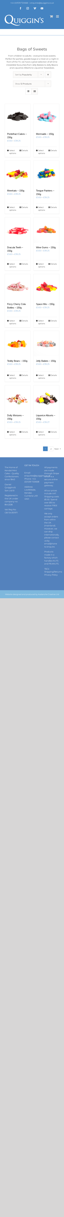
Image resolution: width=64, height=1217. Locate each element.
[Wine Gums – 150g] (46, 230)
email (47, 543)
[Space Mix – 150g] (46, 286)
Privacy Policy (51, 575)
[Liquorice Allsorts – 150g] (46, 398)
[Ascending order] (48, 74)
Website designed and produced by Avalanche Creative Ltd (32, 594)
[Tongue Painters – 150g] (46, 173)
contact (55, 537)
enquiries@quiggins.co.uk (42, 3)
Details (25, 150)
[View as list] (35, 91)
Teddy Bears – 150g (17, 361)
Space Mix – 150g (45, 304)
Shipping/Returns (53, 571)
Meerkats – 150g (15, 190)
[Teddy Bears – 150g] (17, 343)
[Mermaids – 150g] (46, 116)
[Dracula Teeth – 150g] (17, 230)
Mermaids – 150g (45, 134)
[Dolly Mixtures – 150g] (17, 398)
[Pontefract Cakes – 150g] (17, 116)
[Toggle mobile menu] (57, 16)
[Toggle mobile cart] (51, 16)
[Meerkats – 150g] (17, 173)
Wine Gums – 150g (46, 247)
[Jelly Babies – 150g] (46, 343)
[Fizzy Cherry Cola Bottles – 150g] (17, 286)
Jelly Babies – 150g (46, 361)
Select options (12, 151)
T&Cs (46, 569)
